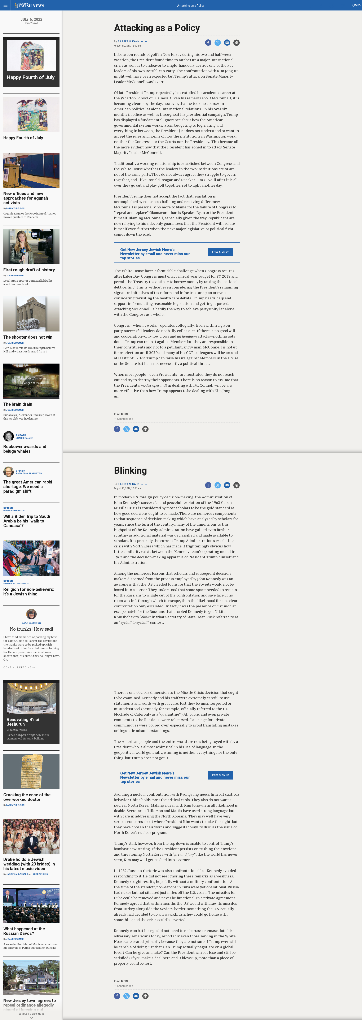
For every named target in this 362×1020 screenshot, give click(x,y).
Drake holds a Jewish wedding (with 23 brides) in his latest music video (29, 864)
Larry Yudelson (15, 208)
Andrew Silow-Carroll (16, 583)
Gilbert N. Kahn (129, 41)
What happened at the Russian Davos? (24, 931)
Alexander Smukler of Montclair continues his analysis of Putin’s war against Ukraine (30, 946)
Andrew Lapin (40, 874)
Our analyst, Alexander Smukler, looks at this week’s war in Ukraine (29, 416)
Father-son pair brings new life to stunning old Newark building (28, 736)
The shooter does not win (27, 337)
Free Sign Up (220, 251)
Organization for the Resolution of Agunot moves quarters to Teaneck (29, 215)
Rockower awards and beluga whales (24, 449)
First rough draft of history (29, 269)
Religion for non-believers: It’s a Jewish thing (28, 591)
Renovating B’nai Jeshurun (23, 722)
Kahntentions (125, 418)
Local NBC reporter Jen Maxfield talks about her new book (27, 282)
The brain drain (17, 404)
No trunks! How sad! (31, 629)
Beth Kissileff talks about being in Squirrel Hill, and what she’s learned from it (29, 349)
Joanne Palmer (15, 275)
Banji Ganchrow (31, 623)
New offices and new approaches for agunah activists (25, 198)
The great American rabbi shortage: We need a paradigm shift (27, 486)
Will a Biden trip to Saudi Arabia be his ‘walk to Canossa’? (26, 521)
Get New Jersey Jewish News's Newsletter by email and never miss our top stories (155, 254)
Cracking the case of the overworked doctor (26, 797)
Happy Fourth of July (31, 77)
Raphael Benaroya (14, 510)
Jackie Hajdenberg (17, 874)
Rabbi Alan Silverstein (29, 473)
